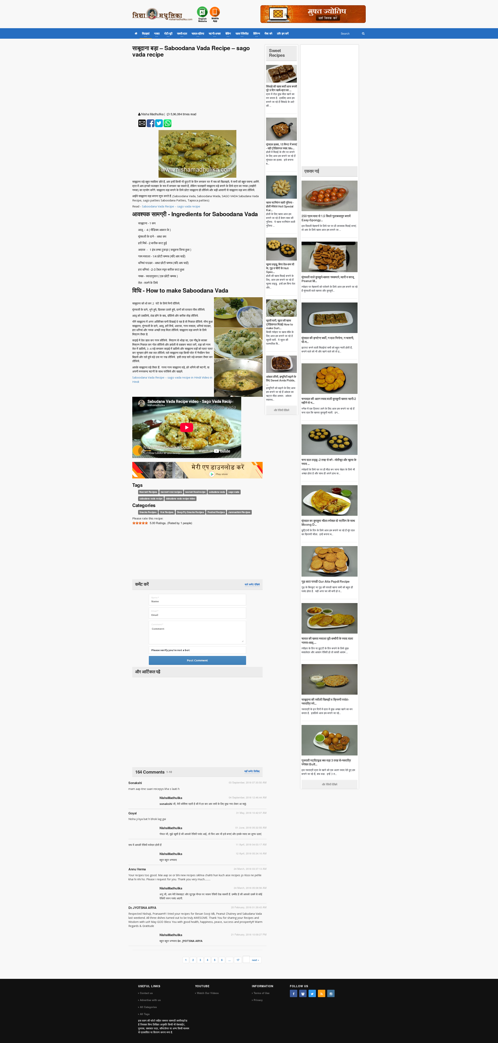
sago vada (233, 492)
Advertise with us (150, 1000)
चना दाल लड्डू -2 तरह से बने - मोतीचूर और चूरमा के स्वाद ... (329, 461)
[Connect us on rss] (321, 993)
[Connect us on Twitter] (312, 993)
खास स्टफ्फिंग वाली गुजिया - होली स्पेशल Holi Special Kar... (280, 206)
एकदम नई (311, 171)
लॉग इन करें (283, 33)
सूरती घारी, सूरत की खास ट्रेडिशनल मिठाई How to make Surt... (279, 324)
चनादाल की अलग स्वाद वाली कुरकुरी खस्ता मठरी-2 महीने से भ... (329, 400)
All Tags (145, 1014)
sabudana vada (217, 492)
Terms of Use (261, 993)
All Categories (148, 1007)
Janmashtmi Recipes (239, 512)
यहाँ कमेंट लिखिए (252, 771)
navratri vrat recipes (171, 492)
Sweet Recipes (277, 52)
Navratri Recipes (148, 492)
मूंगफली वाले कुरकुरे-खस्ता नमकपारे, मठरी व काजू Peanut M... (328, 279)
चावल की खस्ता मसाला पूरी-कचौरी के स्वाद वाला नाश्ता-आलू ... (327, 640)
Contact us (146, 993)
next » (255, 960)
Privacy (258, 1000)
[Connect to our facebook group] (303, 993)
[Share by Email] (142, 123)
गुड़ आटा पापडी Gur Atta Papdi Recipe (326, 581)
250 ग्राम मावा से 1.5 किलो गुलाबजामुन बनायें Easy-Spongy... (326, 218)
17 (238, 960)
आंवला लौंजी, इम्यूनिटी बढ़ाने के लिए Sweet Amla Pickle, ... (281, 380)
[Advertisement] (197, 85)
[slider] (140, 523)
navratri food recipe (195, 492)
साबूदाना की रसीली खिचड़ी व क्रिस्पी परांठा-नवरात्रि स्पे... (325, 701)
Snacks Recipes (147, 512)
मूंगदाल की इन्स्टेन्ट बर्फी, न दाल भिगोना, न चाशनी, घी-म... (328, 340)
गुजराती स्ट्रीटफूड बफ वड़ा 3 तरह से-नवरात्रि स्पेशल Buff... (326, 762)
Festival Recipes (216, 512)
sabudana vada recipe (150, 498)
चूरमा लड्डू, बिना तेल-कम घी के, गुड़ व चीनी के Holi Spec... (280, 268)
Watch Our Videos (208, 993)
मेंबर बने (268, 33)
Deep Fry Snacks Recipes (190, 512)
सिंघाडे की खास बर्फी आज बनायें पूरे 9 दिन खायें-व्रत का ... (281, 88)
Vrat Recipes (167, 512)
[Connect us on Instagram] (331, 993)
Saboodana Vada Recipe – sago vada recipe (171, 206)
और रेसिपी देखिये (281, 410)
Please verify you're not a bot (170, 650)
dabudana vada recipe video (180, 498)
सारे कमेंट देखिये (252, 584)
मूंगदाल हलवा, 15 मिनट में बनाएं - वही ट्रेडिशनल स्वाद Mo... (281, 146)
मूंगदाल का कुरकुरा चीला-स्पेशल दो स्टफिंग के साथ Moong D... (328, 522)
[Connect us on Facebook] (293, 993)
